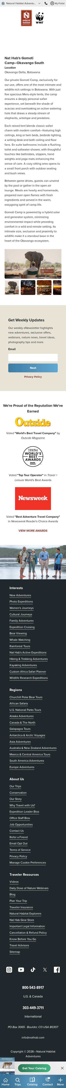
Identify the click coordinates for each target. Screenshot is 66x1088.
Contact (48, 1084)
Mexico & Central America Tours (30, 754)
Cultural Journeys (21, 614)
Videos (14, 882)
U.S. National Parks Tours (25, 710)
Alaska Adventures (22, 716)
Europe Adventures (22, 767)
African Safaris (19, 703)
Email (12, 349)
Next (33, 368)
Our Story (16, 799)
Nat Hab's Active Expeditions (28, 652)
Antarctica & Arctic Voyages (27, 735)
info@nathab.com (33, 1037)
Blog (12, 894)
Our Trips (15, 786)
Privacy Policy (33, 377)
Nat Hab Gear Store (22, 920)
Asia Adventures (20, 742)
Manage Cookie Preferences (28, 862)
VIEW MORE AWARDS (33, 531)
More (60, 1084)
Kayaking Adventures (23, 665)
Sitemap (15, 952)
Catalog (32, 1084)
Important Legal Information (27, 926)
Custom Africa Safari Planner (28, 671)
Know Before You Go (23, 939)
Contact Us (17, 831)
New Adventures (20, 595)
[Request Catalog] (34, 1068)
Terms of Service (20, 850)
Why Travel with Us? (22, 805)
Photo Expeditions (21, 601)
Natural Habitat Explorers (25, 913)
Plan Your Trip (18, 901)
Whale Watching (20, 640)
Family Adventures (22, 621)
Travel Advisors (19, 945)
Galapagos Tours (20, 729)
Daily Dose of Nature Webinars (29, 888)
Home (6, 1084)
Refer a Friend (19, 837)
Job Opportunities (21, 824)
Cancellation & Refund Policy (28, 932)
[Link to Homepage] (33, 19)
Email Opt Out (18, 843)
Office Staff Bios (20, 818)
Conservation (18, 793)
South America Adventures (27, 761)
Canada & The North (22, 722)
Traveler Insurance (21, 907)
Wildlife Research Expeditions (29, 678)
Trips (17, 1084)
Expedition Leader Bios (24, 811)
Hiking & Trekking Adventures (29, 659)
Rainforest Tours (20, 646)
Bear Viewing (18, 633)
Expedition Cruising (22, 627)
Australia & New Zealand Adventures (33, 748)
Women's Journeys (22, 608)
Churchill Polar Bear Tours (26, 697)
